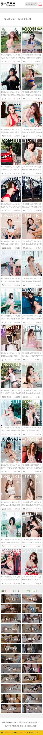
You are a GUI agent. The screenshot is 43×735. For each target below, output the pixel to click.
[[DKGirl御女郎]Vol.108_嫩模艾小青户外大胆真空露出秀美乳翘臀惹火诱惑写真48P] (11, 266)
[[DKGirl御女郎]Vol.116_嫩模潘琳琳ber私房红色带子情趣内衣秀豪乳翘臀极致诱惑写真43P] (11, 117)
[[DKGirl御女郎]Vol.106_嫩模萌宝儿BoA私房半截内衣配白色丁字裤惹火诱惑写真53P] (11, 303)
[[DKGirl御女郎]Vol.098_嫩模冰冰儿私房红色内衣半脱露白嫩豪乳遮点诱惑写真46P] (11, 452)
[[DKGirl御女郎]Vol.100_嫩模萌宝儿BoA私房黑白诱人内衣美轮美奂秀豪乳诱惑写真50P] (11, 415)
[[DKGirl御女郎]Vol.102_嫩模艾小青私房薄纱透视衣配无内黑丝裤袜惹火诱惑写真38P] (11, 378)
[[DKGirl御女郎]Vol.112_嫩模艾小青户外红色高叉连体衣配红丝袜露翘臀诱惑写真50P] (11, 191)
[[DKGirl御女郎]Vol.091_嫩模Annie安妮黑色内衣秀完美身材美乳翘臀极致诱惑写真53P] (32, 564)
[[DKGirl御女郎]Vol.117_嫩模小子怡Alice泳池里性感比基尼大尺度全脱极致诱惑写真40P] (32, 79)
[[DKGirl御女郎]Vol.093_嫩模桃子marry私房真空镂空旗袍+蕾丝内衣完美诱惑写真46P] (32, 527)
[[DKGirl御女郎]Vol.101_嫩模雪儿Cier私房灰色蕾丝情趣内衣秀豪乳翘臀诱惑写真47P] (32, 378)
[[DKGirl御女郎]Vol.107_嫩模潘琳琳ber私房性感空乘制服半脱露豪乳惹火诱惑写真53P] (32, 266)
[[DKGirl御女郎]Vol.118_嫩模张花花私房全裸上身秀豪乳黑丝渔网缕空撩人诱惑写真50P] (11, 79)
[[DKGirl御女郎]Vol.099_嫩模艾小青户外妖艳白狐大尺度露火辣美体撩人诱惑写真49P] (32, 415)
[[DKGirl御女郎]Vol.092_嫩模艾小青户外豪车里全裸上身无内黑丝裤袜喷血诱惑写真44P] (11, 564)
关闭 (36, 733)
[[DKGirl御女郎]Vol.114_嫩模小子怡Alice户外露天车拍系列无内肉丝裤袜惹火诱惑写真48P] (11, 154)
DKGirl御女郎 (24, 19)
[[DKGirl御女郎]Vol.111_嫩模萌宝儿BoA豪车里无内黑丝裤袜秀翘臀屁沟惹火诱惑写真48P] (32, 191)
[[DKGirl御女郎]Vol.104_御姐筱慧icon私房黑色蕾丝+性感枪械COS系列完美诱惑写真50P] (11, 340)
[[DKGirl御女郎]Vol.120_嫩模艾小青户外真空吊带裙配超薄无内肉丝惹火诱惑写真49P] (11, 42)
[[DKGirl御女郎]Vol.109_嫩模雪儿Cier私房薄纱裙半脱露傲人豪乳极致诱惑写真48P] (32, 228)
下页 (28, 591)
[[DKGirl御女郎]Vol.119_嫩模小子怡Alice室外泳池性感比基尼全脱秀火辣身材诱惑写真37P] (32, 42)
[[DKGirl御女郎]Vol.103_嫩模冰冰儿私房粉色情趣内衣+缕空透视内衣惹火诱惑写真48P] (32, 340)
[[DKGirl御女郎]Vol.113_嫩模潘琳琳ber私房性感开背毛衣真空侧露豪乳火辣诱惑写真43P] (32, 154)
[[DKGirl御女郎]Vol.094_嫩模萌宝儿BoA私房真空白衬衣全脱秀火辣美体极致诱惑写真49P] (11, 527)
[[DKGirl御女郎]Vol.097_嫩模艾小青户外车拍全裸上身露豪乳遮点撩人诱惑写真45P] (32, 452)
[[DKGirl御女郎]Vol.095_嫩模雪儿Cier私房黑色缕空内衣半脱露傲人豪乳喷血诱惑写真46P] (32, 489)
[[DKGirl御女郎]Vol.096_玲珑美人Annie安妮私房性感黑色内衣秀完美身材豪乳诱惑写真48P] (11, 489)
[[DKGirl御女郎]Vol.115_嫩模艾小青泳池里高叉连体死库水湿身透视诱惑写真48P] (32, 117)
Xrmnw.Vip (9, 733)
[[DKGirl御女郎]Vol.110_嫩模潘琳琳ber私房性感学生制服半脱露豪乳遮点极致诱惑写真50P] (11, 228)
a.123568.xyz (21, 733)
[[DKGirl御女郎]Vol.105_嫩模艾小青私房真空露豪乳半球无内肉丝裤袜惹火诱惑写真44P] (32, 303)
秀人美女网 (9, 19)
